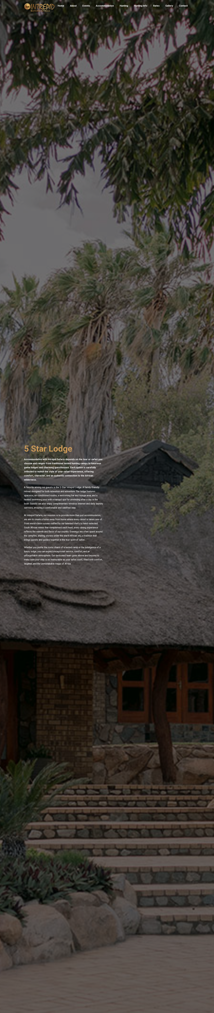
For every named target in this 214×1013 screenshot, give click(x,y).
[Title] (39, 5)
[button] (115, 5)
